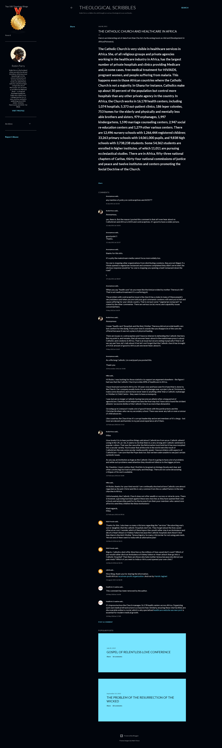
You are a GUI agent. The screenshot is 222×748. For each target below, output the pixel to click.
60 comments (117, 706)
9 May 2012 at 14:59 (113, 310)
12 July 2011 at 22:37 (113, 242)
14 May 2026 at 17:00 (113, 616)
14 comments (117, 657)
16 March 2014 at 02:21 (114, 541)
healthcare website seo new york (168, 610)
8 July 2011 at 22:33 (113, 204)
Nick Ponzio (110, 521)
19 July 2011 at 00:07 (113, 279)
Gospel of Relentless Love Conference (139, 652)
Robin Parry (110, 211)
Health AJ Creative (112, 587)
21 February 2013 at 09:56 (115, 514)
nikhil (108, 570)
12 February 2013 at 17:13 (115, 425)
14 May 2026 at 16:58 (113, 594)
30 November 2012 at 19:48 (115, 369)
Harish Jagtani (160, 576)
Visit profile (18, 111)
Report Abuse (11, 137)
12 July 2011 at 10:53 (113, 225)
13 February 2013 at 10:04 (115, 476)
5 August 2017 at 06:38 (114, 580)
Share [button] (72, 26)
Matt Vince (136, 741)
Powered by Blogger (131, 736)
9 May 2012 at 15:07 (113, 349)
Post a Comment (105, 622)
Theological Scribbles (107, 7)
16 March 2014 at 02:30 (114, 563)
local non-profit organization (131, 576)
